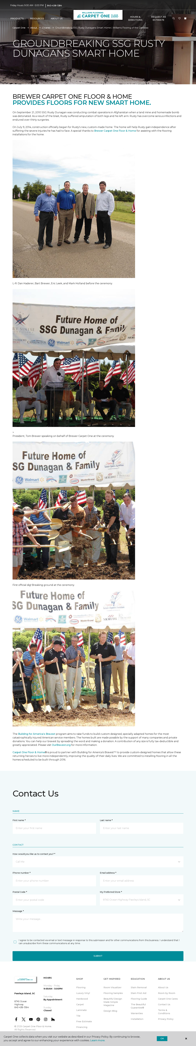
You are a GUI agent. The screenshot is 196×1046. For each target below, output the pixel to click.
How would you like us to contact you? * (34, 854)
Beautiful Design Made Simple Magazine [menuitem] (113, 1002)
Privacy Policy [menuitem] (165, 1019)
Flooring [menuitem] (80, 987)
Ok (162, 1038)
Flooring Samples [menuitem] (113, 993)
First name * (19, 820)
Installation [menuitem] (137, 1019)
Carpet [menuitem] (80, 1004)
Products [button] (17, 18)
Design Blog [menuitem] (110, 1011)
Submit (98, 956)
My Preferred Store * (111, 892)
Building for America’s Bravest (36, 733)
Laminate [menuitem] (81, 1010)
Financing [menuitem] (81, 1027)
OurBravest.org (61, 745)
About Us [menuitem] (163, 987)
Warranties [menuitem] (137, 1013)
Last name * (106, 820)
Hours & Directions (135, 18)
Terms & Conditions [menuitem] (164, 1012)
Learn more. (97, 1040)
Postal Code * (20, 892)
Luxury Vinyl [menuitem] (83, 993)
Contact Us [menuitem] (164, 1004)
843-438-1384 (54, 5)
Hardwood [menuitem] (82, 998)
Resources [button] (37, 18)
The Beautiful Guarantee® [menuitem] (138, 1006)
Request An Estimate (158, 18)
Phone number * (21, 873)
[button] (174, 18)
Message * (18, 911)
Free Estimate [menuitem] (84, 1021)
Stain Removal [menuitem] (139, 987)
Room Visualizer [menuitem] (112, 987)
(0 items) (185, 18)
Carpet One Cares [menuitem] (168, 998)
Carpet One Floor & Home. (37, 1026)
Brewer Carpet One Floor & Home (115, 130)
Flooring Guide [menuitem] (139, 998)
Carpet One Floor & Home (29, 752)
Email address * (108, 873)
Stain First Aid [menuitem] (138, 993)
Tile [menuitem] (78, 1015)
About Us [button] (57, 18)
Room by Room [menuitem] (166, 993)
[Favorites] (179, 18)
